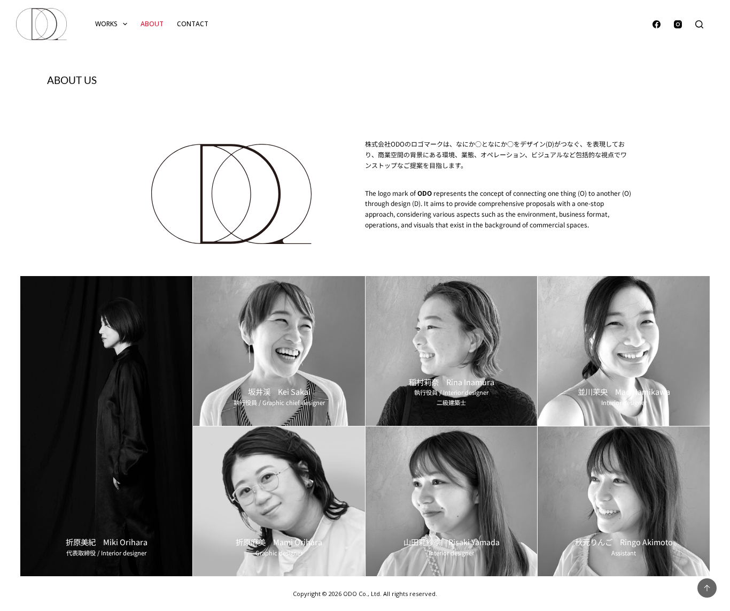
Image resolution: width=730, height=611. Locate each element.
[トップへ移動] (707, 588)
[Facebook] (657, 24)
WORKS (106, 23)
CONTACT (192, 23)
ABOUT (152, 23)
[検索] (699, 24)
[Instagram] (678, 24)
